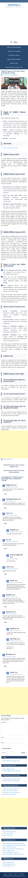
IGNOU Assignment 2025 (9, 769)
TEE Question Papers (14, 55)
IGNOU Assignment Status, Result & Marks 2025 (14, 845)
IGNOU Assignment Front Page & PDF (12, 770)
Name (3, 737)
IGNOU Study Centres (7, 459)
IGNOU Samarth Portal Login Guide (11, 760)
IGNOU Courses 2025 (8, 833)
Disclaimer (21, 874)
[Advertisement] (14, 25)
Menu (15, 42)
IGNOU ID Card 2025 (8, 835)
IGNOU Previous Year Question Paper (11, 779)
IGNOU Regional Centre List (9, 864)
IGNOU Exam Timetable (14, 51)
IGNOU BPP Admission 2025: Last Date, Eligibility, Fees (14, 465)
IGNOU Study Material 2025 (10, 148)
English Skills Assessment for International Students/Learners (14, 59)
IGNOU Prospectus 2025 (8, 850)
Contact (15, 874)
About (5, 874)
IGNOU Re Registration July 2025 (10, 852)
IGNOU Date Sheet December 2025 (11, 789)
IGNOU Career (14, 63)
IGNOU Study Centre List (8, 866)
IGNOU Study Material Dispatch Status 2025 (13, 854)
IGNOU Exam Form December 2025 (11, 792)
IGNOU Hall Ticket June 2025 (9, 794)
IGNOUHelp (15, 75)
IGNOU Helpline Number (8, 862)
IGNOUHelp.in (14, 5)
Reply (5, 494)
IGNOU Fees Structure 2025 (9, 847)
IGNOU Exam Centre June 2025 (10, 790)
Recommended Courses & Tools (14, 67)
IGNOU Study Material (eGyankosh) (11, 780)
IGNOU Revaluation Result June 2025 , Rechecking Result (14, 471)
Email (2, 742)
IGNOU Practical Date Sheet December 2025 (13, 848)
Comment (4, 722)
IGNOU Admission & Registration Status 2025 (13, 843)
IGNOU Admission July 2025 (9, 831)
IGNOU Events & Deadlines (14, 47)
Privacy (10, 874)
